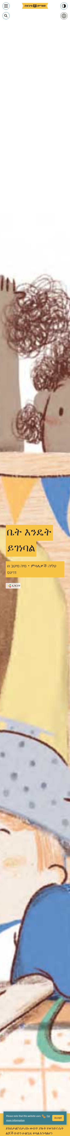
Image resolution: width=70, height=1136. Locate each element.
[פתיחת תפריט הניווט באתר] (6, 6)
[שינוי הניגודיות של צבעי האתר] (64, 6)
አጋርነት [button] (16, 586)
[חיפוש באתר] (6, 15)
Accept (58, 1118)
